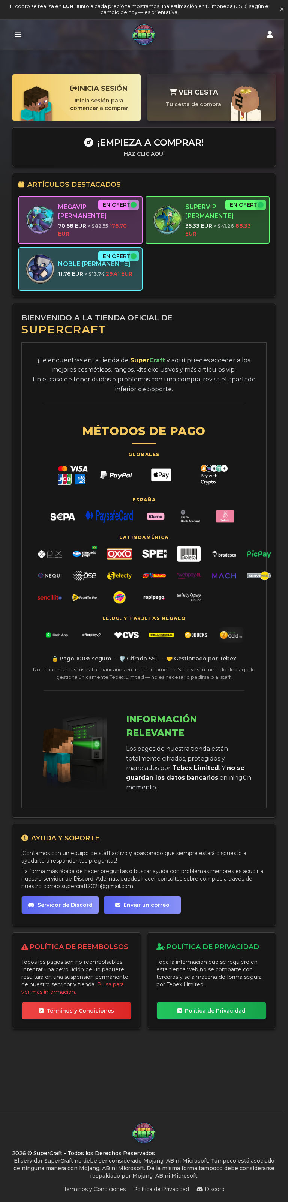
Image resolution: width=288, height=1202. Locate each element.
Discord (215, 1189)
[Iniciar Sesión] (270, 35)
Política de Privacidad (215, 1010)
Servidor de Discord (65, 905)
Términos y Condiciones (80, 1010)
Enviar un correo (146, 905)
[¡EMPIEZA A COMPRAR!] (18, 35)
